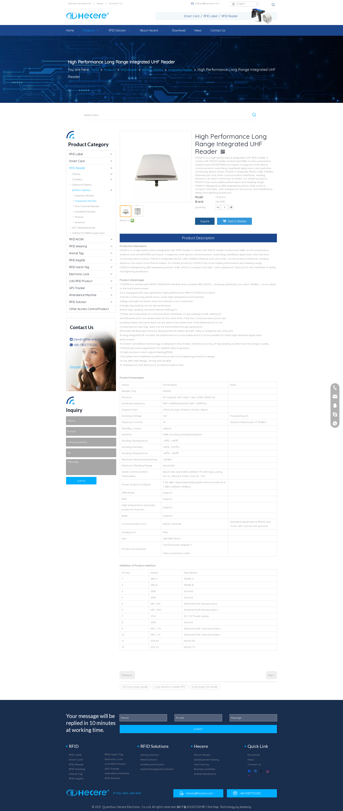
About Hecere (202, 754)
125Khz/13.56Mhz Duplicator (88, 233)
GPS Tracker (77, 288)
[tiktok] (249, 776)
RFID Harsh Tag (79, 267)
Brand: (199, 201)
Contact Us (115, 3)
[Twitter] (262, 771)
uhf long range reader (135, 686)
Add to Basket (237, 221)
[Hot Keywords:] (273, 4)
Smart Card (76, 161)
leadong (245, 807)
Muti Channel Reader (87, 206)
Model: (199, 197)
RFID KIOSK (76, 239)
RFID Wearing (78, 246)
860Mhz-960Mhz (81, 190)
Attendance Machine (82, 295)
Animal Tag (76, 253)
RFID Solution (77, 302)
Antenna (80, 222)
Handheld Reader (85, 211)
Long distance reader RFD (169, 686)
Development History (206, 759)
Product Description (198, 238)
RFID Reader (77, 168)
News (100, 3)
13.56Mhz (77, 179)
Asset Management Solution (156, 769)
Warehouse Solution (152, 764)
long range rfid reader (205, 686)
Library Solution (149, 754)
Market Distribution (205, 773)
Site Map (213, 807)
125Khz (76, 174)
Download (254, 754)
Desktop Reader (84, 195)
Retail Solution (148, 759)
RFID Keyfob (77, 260)
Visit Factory (201, 764)
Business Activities (204, 769)
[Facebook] (249, 771)
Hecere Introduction (79, 3)
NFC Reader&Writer (83, 227)
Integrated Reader (85, 200)
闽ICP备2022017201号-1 (192, 807)
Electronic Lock (79, 274)
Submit (81, 480)
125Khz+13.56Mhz (82, 184)
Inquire (204, 221)
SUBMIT (198, 729)
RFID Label (76, 154)
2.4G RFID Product (81, 281)
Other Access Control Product (89, 309)
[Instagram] (268, 771)
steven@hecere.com (207, 3)
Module (79, 217)
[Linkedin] (255, 771)
